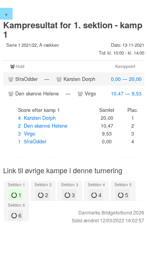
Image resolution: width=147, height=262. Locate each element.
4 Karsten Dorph (37, 117)
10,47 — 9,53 (126, 93)
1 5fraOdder (32, 141)
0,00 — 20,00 (126, 78)
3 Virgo (26, 133)
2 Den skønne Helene (42, 125)
